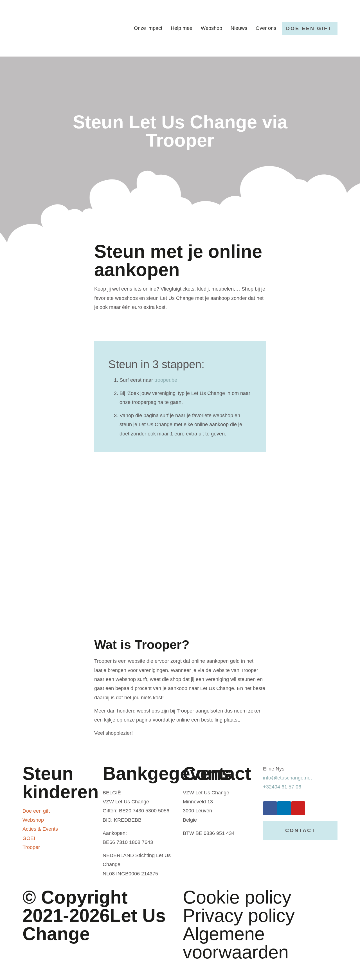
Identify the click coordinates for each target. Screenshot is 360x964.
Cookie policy (237, 897)
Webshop (211, 28)
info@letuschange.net (287, 778)
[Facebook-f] (270, 808)
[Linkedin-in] (284, 808)
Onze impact (148, 28)
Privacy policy (239, 915)
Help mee (181, 28)
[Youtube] (298, 808)
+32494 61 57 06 (282, 787)
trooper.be (165, 380)
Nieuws (239, 28)
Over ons (266, 28)
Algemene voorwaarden (236, 942)
